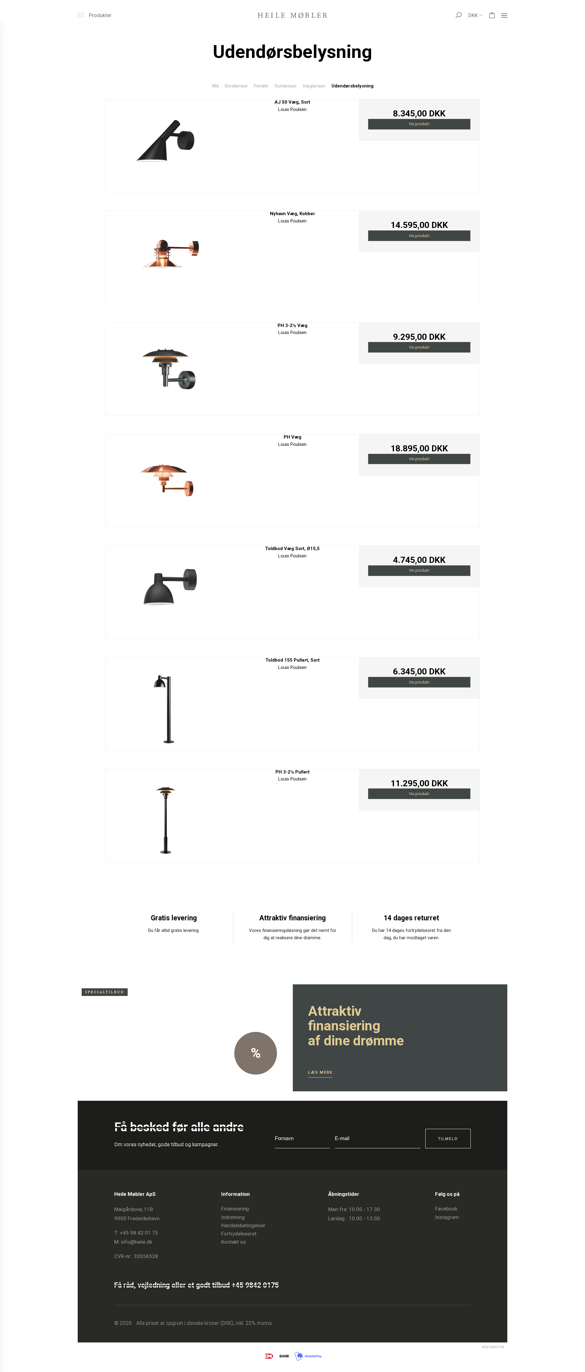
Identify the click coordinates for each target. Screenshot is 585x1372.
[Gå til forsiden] (292, 15)
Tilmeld (448, 1138)
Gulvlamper (286, 86)
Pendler (261, 86)
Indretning (233, 1217)
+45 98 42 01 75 (139, 1233)
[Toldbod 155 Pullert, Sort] (165, 702)
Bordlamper (236, 86)
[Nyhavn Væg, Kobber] (165, 255)
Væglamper (314, 86)
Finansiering (235, 1209)
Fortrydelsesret (239, 1234)
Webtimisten (481, 1347)
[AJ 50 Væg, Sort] (165, 144)
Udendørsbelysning (353, 86)
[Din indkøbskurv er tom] (492, 15)
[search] (464, 15)
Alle (215, 86)
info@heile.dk (136, 1242)
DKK (473, 15)
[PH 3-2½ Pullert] (165, 813)
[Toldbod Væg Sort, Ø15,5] (165, 590)
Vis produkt (419, 124)
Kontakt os (233, 1242)
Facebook (446, 1209)
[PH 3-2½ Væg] (165, 367)
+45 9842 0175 (255, 1285)
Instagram (447, 1217)
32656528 (146, 1256)
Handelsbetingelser (243, 1225)
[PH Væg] (165, 479)
